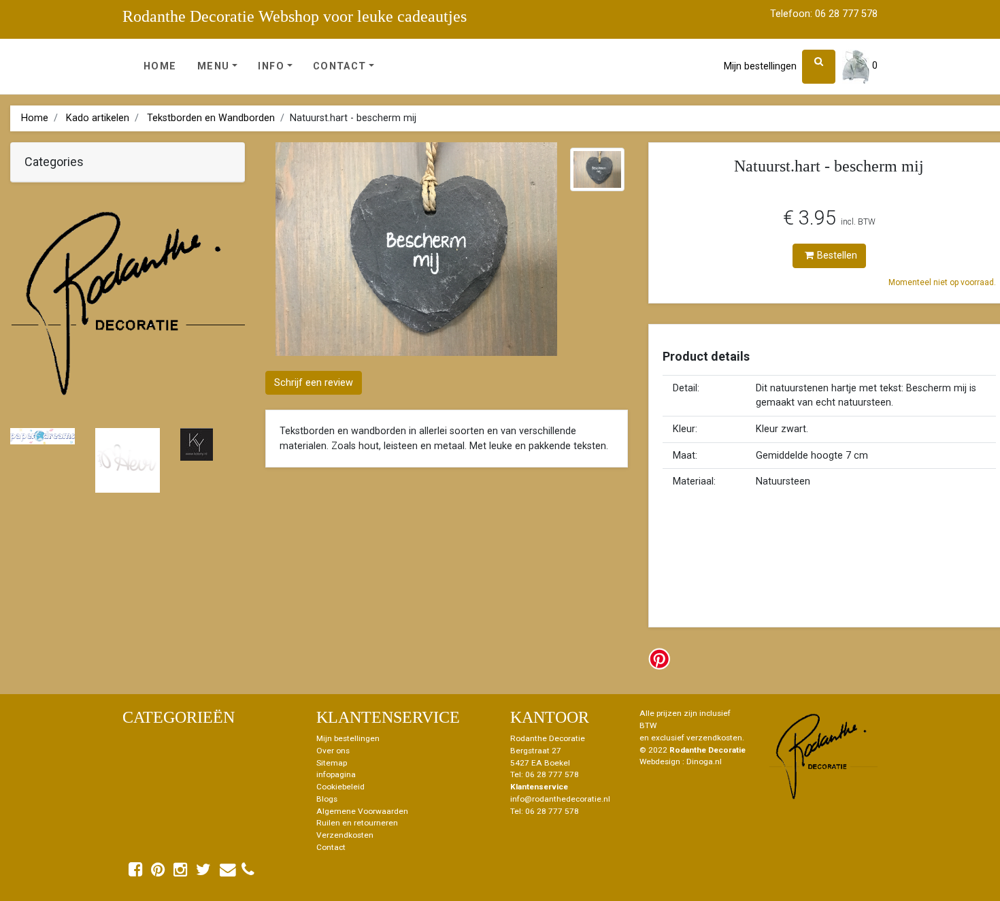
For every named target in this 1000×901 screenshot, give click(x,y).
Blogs (326, 799)
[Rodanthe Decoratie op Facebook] (135, 872)
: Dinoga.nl (702, 761)
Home (160, 66)
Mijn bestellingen (760, 66)
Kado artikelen (97, 118)
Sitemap (331, 763)
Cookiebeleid (340, 786)
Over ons (333, 750)
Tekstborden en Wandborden (211, 118)
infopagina (336, 774)
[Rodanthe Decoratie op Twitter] (203, 872)
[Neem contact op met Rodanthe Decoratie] (227, 872)
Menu (213, 66)
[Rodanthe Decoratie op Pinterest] (158, 872)
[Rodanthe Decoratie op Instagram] (180, 872)
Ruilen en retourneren (357, 823)
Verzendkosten (344, 835)
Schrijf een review (313, 383)
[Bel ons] (247, 870)
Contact (340, 66)
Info (271, 66)
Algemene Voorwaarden (362, 811)
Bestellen (837, 255)
